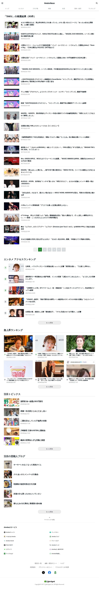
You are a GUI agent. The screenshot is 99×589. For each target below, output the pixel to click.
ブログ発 (35, 8)
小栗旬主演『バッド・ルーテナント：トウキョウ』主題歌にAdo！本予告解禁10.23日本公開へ (54, 58)
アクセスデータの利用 (62, 567)
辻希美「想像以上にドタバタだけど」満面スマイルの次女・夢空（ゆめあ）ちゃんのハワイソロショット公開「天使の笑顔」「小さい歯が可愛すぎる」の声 (50, 356)
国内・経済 (77, 8)
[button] (64, 250)
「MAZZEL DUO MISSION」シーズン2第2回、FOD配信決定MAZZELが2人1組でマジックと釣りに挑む (57, 69)
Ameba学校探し (56, 553)
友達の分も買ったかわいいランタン (27, 494)
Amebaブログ (55, 536)
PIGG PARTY (9, 545)
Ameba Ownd (10, 541)
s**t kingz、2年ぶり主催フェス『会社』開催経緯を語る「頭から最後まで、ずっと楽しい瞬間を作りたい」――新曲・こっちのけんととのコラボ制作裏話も (57, 216)
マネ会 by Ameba (11, 536)
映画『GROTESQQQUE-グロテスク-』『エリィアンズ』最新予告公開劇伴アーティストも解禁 (53, 103)
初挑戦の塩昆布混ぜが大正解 (25, 484)
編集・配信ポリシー (51, 563)
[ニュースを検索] (97, 3)
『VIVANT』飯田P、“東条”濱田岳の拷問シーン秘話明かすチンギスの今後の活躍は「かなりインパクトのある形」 (19, 355)
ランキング (92, 8)
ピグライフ (9, 549)
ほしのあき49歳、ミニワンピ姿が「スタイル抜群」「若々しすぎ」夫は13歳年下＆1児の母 (50, 379)
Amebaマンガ (55, 545)
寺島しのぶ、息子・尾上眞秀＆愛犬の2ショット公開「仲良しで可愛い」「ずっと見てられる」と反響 (81, 355)
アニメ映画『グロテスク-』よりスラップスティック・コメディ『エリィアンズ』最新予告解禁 (53, 92)
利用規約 (32, 567)
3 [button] (49, 249)
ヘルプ (62, 563)
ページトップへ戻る (49, 519)
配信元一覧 (38, 563)
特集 (49, 8)
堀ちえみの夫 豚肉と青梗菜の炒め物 (28, 503)
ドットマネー (55, 532)
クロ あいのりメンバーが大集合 (26, 474)
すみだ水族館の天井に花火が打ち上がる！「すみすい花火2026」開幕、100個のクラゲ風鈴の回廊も (55, 239)
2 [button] (44, 249)
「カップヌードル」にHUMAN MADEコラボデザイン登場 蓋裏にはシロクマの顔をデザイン (19, 379)
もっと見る (49, 323)
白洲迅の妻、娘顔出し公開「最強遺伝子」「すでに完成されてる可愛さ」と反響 (53, 312)
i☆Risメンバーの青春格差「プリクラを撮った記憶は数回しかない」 (45, 205)
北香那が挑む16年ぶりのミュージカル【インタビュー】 (40, 126)
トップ (7, 8)
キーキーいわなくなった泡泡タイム (27, 464)
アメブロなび (9, 553)
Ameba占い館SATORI (57, 549)
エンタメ (21, 8)
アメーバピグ (55, 541)
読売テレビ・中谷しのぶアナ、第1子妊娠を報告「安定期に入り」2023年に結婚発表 (81, 379)
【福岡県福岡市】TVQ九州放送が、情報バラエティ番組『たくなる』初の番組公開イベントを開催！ (55, 137)
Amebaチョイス (10, 532)
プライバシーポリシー (45, 567)
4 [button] (54, 249)
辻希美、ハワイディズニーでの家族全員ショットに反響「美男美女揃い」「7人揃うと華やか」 (58, 266)
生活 (63, 8)
